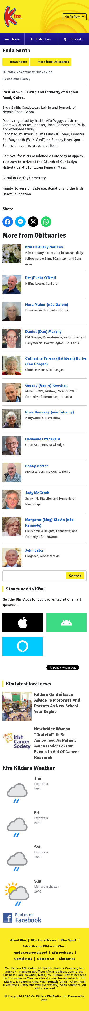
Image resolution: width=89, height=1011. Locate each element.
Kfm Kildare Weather (28, 767)
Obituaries (67, 959)
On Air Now (72, 17)
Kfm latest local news (28, 684)
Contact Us (45, 959)
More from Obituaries (53, 62)
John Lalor (34, 550)
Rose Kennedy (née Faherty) (49, 412)
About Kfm (18, 940)
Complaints (23, 959)
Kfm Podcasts (62, 953)
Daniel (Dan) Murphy (43, 331)
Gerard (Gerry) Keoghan (46, 385)
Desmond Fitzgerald (42, 439)
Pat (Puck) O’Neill (40, 277)
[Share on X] (33, 221)
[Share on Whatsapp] (46, 221)
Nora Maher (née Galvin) (46, 304)
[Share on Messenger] (20, 221)
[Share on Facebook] (7, 221)
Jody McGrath (37, 493)
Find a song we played (30, 953)
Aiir (44, 1000)
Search (75, 576)
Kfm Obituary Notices (44, 247)
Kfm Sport (68, 940)
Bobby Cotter (36, 466)
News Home (18, 62)
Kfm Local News (43, 940)
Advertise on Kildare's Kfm (43, 946)
